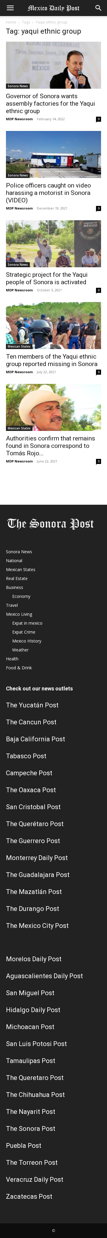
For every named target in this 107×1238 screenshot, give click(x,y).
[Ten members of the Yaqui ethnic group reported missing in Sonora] (53, 325)
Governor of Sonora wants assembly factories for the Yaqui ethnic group (50, 104)
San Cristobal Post (33, 807)
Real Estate (17, 578)
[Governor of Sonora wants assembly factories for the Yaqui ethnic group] (53, 65)
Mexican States (19, 346)
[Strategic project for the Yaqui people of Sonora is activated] (53, 243)
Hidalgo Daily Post (33, 1010)
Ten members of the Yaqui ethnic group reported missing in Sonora (51, 360)
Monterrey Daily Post (37, 858)
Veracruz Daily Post (34, 1179)
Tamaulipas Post (30, 1061)
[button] (10, 8)
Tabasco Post (26, 756)
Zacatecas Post (29, 1196)
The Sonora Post (30, 1128)
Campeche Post (29, 773)
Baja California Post (35, 739)
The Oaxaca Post (31, 790)
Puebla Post (23, 1145)
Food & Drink (19, 667)
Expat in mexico (27, 623)
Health (12, 659)
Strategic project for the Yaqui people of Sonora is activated (47, 278)
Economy (21, 596)
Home (11, 22)
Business (14, 587)
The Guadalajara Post (38, 875)
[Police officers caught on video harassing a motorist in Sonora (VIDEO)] (53, 154)
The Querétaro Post (35, 824)
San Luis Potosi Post (36, 1044)
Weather (20, 650)
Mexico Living (19, 614)
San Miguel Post (30, 993)
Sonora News (18, 86)
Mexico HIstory (26, 641)
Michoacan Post (30, 1027)
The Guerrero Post (33, 841)
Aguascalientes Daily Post (44, 976)
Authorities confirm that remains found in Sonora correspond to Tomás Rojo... (50, 446)
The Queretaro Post (35, 1077)
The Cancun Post (31, 722)
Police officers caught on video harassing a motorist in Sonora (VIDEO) (48, 193)
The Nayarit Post (30, 1111)
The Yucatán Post (32, 705)
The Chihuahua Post (35, 1094)
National (14, 560)
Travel (12, 605)
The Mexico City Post (37, 925)
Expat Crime (23, 632)
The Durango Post (32, 908)
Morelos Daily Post (34, 959)
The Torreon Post (32, 1162)
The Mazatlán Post (34, 891)
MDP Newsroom (19, 119)
